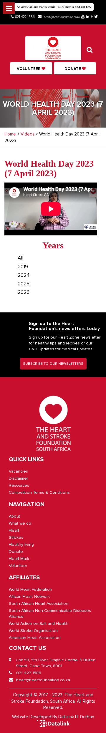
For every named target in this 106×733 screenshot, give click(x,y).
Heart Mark (19, 558)
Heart (14, 530)
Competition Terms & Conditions (39, 492)
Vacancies (18, 471)
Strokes (16, 537)
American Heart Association (35, 637)
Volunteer (29, 68)
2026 (23, 292)
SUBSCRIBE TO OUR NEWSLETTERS (53, 364)
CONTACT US (27, 648)
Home (10, 134)
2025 (23, 284)
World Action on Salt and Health (38, 623)
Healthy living (21, 544)
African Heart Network (29, 596)
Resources (19, 485)
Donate (73, 68)
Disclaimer (18, 478)
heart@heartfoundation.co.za (62, 17)
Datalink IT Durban (76, 716)
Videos (27, 134)
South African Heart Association (38, 603)
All (20, 258)
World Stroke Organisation (33, 630)
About (14, 516)
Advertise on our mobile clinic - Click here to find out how (54, 7)
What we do (20, 523)
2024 (23, 275)
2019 (23, 267)
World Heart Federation (30, 589)
